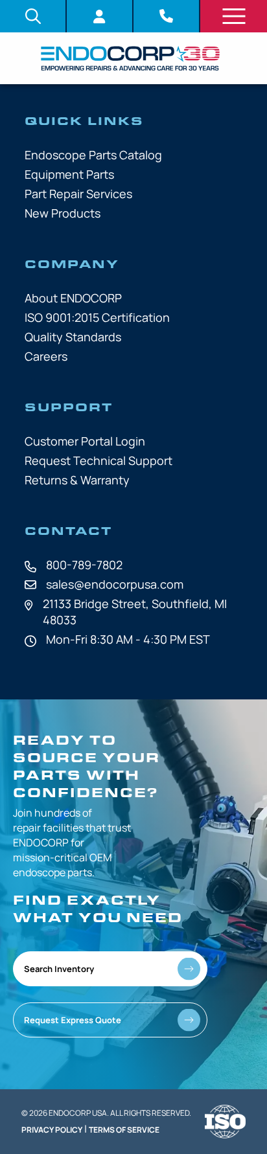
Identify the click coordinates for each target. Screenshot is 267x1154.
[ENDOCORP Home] (130, 58)
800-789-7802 (84, 564)
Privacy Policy (51, 1129)
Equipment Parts (69, 174)
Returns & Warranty (77, 480)
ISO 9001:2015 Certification (97, 317)
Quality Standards (73, 337)
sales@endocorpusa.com (114, 584)
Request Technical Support (98, 460)
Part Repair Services (78, 193)
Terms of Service (124, 1129)
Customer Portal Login (85, 441)
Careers (46, 356)
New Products (62, 213)
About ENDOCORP (73, 298)
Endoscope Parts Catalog (93, 155)
